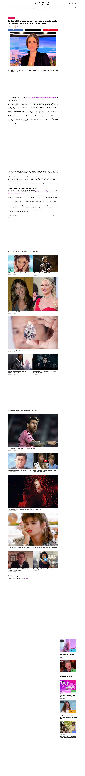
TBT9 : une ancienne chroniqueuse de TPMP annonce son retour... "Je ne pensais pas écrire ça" (68, 697)
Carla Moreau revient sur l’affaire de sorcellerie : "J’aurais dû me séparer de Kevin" (67, 656)
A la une (22, 8)
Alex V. (18, 26)
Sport (74, 731)
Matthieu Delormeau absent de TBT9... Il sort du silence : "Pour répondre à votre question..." (68, 676)
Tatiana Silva (30, 97)
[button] (66, 4)
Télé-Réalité (36, 8)
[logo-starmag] (42, 3)
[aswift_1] (42, 12)
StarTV (56, 8)
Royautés (43, 8)
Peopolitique (72, 711)
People (28, 8)
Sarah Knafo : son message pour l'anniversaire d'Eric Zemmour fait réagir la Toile (68, 717)
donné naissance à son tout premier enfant (45, 97)
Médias (50, 8)
